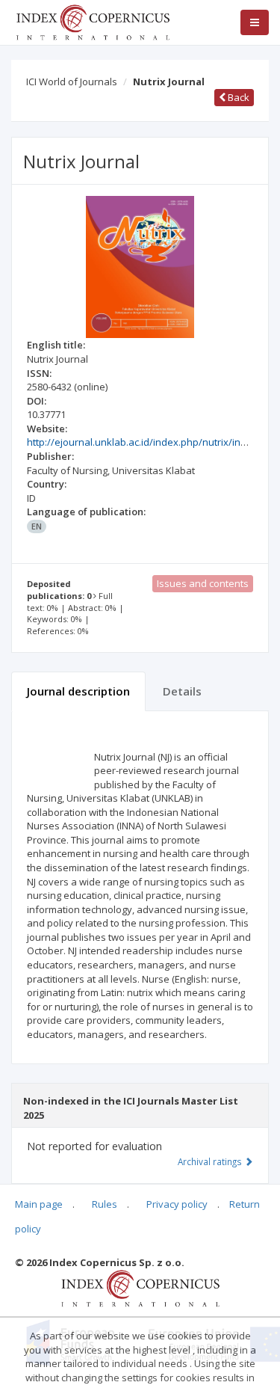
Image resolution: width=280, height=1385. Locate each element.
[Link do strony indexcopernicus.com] (140, 1288)
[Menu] (254, 22)
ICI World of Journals (71, 81)
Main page (39, 1204)
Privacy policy (177, 1204)
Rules (104, 1204)
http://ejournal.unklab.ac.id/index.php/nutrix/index (142, 442)
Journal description (78, 691)
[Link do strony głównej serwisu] (92, 21)
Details (182, 691)
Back (237, 97)
